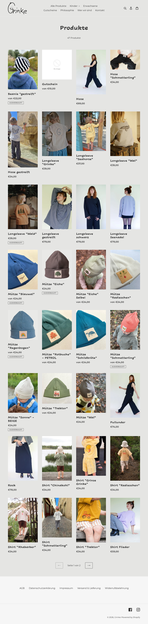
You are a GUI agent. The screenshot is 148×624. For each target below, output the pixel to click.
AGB (22, 588)
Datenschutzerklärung (42, 588)
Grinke (117, 617)
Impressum (66, 588)
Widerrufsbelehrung (117, 588)
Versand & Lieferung (89, 588)
